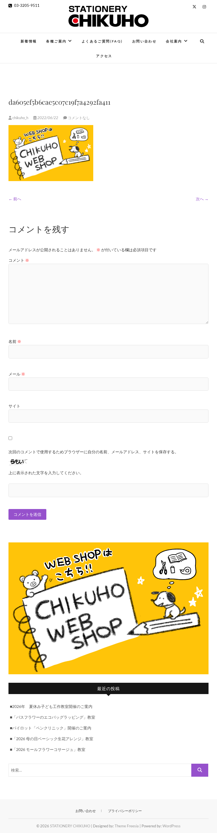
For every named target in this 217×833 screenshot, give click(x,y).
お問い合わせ (144, 41)
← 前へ (14, 198)
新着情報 (29, 41)
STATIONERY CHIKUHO (70, 826)
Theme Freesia (127, 826)
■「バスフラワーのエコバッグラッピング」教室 (52, 717)
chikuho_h (20, 117)
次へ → (202, 198)
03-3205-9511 (26, 5)
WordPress (171, 826)
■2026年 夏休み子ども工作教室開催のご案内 (51, 706)
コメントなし (79, 117)
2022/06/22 (47, 117)
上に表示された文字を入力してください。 (46, 472)
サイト (14, 405)
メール (16, 374)
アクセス (104, 56)
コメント (18, 260)
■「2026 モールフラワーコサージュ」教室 (47, 749)
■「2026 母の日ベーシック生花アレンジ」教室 (51, 738)
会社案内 (174, 41)
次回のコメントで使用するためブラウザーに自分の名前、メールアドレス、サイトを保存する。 (93, 451)
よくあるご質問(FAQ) (102, 41)
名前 (14, 341)
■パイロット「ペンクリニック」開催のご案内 (50, 727)
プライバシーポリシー (125, 811)
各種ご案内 (56, 41)
